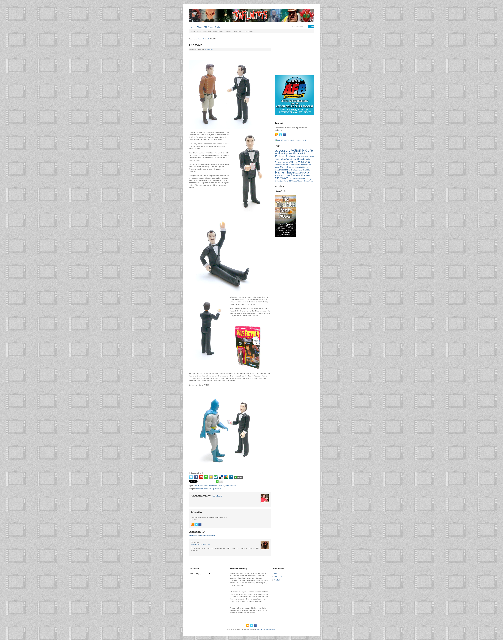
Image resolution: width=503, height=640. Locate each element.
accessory (282, 150)
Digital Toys (207, 31)
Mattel (285, 170)
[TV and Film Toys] (251, 21)
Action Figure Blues (287, 153)
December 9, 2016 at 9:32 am (200, 544)
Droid (301, 159)
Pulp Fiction (213, 486)
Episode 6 (307, 159)
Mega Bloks (306, 170)
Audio (289, 156)
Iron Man (297, 165)
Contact (218, 27)
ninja (298, 173)
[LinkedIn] (231, 477)
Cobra (293, 159)
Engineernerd (208, 49)
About (199, 27)
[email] (201, 477)
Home (192, 27)
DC (298, 159)
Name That (283, 172)
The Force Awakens (295, 178)
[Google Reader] (226, 477)
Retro (227, 486)
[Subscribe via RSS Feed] (192, 524)
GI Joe (290, 161)
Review (295, 175)
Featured (206, 39)
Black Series (304, 156)
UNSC (289, 181)
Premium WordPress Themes (265, 629)
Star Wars (281, 178)
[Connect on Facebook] (199, 524)
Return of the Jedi (282, 175)
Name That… (238, 31)
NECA (294, 173)
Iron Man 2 (304, 165)
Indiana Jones (279, 165)
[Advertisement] (219, 54)
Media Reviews (218, 31)
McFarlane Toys (295, 170)
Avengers (296, 157)
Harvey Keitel (203, 486)
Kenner (277, 167)
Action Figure (302, 150)
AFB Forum (208, 27)
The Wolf (195, 45)
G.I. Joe (282, 162)
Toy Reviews (249, 31)
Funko (195, 486)
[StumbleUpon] (216, 477)
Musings (228, 31)
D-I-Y (199, 31)
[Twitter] (191, 477)
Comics (192, 31)
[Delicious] (221, 477)
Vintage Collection (303, 181)
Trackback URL (194, 535)
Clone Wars (286, 159)
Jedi (309, 165)
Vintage (294, 181)
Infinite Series (288, 165)
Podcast (305, 172)
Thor (285, 181)
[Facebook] (196, 477)
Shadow (305, 175)
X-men (311, 181)
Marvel (284, 167)
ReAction (221, 486)
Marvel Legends (295, 167)
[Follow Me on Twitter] (196, 524)
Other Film (207, 489)
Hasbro (304, 161)
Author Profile (217, 496)
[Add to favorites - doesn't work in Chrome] (211, 477)
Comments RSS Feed (207, 535)
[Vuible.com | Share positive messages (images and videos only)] (206, 478)
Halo (295, 162)
